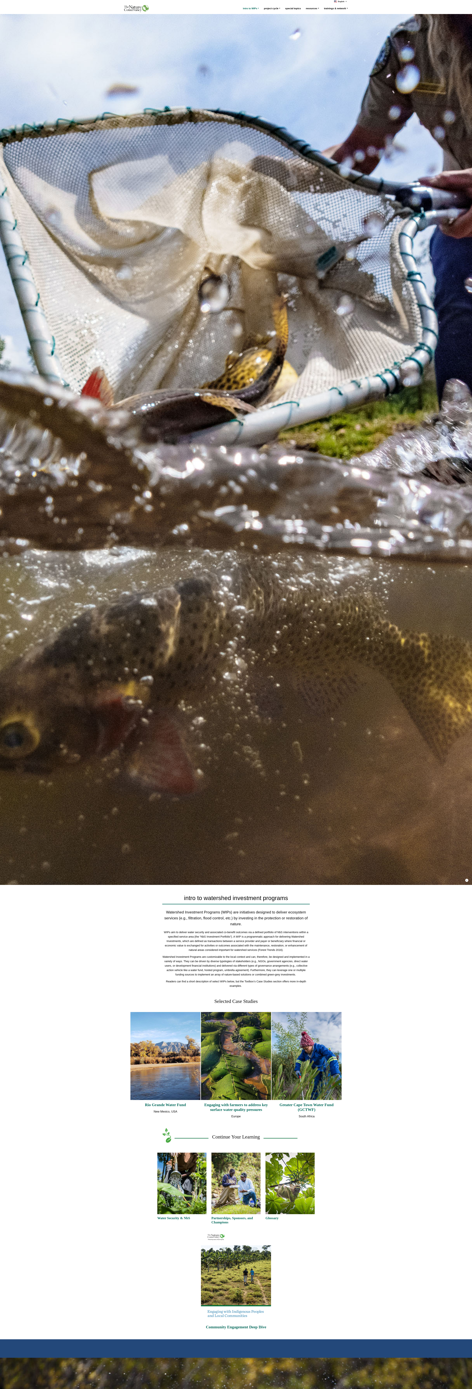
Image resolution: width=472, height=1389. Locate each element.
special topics (293, 8)
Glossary (272, 1218)
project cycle (271, 8)
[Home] (136, 8)
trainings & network (335, 8)
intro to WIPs (250, 8)
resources (311, 8)
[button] (466, 880)
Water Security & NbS (173, 1218)
